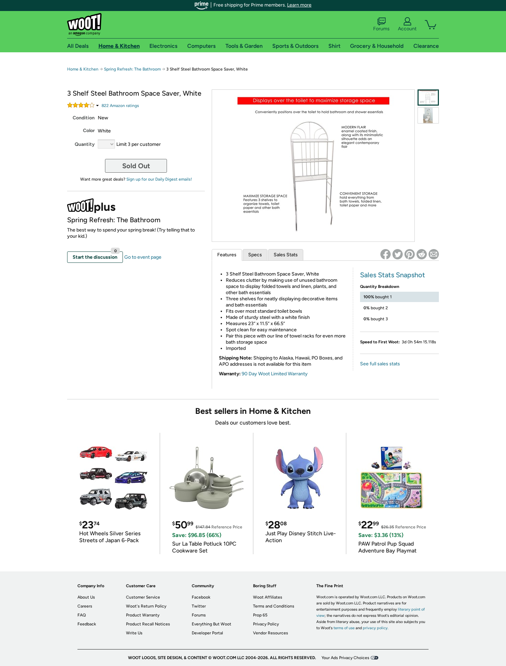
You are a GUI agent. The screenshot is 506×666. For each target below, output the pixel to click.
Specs (255, 255)
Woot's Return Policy (146, 606)
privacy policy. (375, 628)
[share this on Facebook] (385, 254)
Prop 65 (260, 615)
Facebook (201, 597)
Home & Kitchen (82, 69)
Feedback (86, 624)
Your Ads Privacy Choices (345, 657)
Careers (84, 606)
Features (226, 255)
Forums (381, 29)
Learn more (299, 5)
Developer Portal (207, 633)
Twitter (199, 606)
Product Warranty (142, 615)
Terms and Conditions (273, 606)
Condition (84, 118)
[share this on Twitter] (397, 254)
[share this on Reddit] (422, 254)
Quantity (85, 144)
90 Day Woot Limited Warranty (275, 374)
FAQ (81, 615)
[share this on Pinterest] (409, 254)
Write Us (134, 633)
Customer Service (143, 597)
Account (407, 29)
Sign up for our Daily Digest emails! (159, 179)
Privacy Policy (266, 624)
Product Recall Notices (148, 624)
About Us (86, 597)
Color (89, 130)
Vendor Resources (270, 633)
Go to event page (142, 257)
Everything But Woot (211, 624)
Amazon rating (120, 105)
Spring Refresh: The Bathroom (132, 69)
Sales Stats (286, 255)
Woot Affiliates (267, 597)
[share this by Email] (434, 254)
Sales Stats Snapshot (392, 275)
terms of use (344, 628)
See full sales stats (380, 364)
